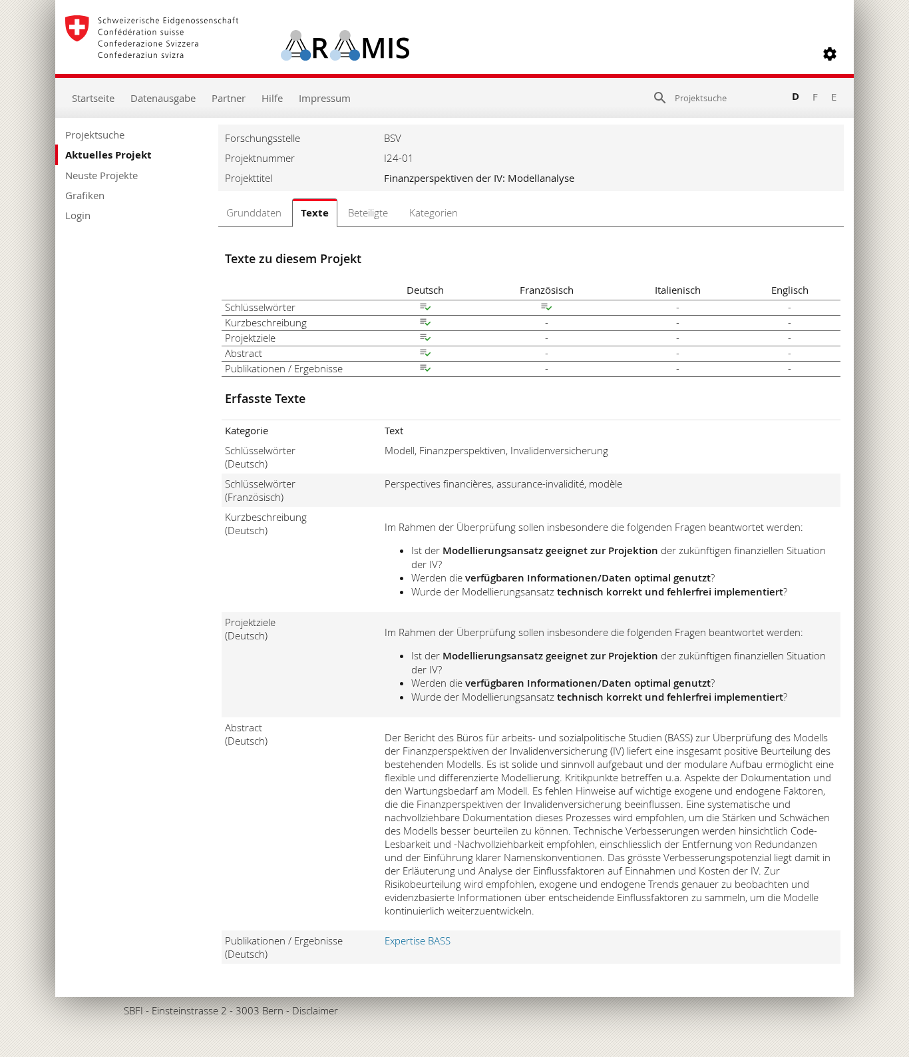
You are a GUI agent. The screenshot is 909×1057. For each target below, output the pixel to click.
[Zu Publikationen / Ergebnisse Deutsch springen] (425, 369)
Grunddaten (253, 212)
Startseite (93, 98)
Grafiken (84, 195)
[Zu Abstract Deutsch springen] (425, 354)
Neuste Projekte (101, 175)
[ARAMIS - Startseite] (237, 54)
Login (78, 215)
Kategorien (433, 212)
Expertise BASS (418, 940)
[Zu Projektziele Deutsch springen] (425, 339)
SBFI (133, 1010)
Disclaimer (315, 1010)
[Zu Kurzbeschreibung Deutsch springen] (425, 323)
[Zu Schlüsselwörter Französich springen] (546, 308)
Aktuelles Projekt (108, 155)
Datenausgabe (163, 98)
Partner (229, 98)
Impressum (325, 98)
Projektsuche (94, 134)
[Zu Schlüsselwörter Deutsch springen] (425, 308)
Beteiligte (368, 212)
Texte (315, 213)
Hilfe (272, 98)
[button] (829, 54)
